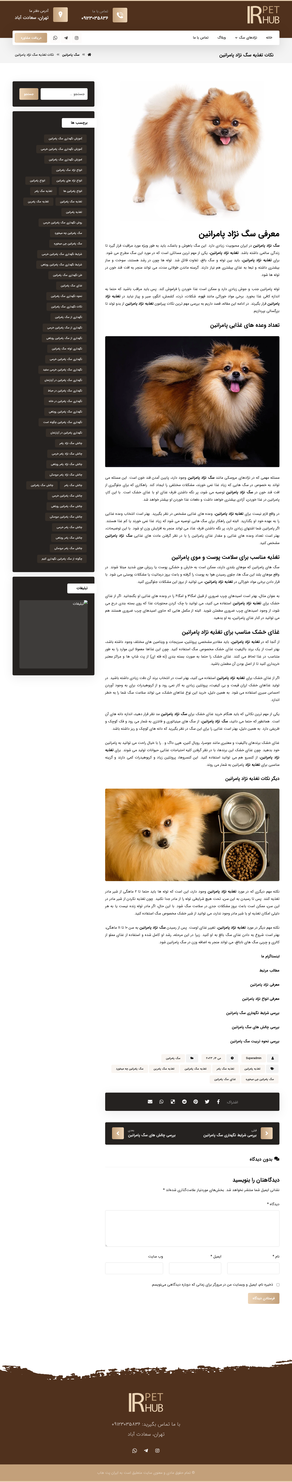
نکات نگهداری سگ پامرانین (66, 306)
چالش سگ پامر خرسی (69, 527)
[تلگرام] (66, 38)
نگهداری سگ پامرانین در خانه (65, 401)
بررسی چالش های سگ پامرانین (255, 1027)
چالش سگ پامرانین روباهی (66, 506)
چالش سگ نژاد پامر (71, 443)
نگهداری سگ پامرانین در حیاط (65, 390)
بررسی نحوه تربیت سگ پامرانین (254, 1041)
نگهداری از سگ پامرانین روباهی (64, 338)
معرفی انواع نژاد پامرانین (260, 999)
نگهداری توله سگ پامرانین (67, 348)
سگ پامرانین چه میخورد (129, 1069)
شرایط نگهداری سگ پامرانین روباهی (61, 264)
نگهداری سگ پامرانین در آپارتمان (63, 380)
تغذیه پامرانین (252, 1069)
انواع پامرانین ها (72, 191)
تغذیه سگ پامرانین (196, 1069)
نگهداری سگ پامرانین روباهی (65, 411)
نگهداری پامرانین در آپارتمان (66, 433)
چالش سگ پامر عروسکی (68, 548)
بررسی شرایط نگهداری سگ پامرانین (252, 1013)
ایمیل (216, 1256)
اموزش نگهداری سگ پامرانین (65, 159)
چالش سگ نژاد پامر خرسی (67, 454)
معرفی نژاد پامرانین (264, 985)
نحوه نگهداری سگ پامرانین (66, 296)
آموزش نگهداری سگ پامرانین (65, 138)
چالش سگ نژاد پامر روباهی (66, 464)
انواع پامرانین (37, 180)
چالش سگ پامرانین (42, 485)
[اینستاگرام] (77, 38)
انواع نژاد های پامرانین (69, 180)
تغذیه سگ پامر (225, 1069)
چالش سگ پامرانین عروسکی (66, 517)
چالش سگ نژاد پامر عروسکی (66, 475)
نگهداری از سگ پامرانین (68, 317)
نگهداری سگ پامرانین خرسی (66, 359)
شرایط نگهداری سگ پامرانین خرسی (62, 254)
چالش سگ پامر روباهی (69, 538)
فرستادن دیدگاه (264, 1298)
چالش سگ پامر (73, 485)
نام (276, 1256)
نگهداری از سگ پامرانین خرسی (64, 327)
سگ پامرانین (173, 1058)
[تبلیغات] (53, 634)
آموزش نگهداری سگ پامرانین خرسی (61, 149)
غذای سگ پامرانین (225, 1079)
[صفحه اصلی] (89, 54)
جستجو (29, 94)
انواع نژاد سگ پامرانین (69, 170)
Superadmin (253, 1058)
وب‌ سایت (155, 1256)
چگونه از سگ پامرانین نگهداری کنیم (62, 559)
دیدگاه (273, 1204)
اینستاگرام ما (269, 956)
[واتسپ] (55, 38)
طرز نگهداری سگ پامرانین (67, 275)
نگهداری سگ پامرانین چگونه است (62, 422)
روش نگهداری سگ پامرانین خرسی (62, 222)
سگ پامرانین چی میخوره (260, 1079)
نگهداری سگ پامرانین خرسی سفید (62, 369)
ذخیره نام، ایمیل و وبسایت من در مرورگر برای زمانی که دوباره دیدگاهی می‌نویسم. (212, 1284)
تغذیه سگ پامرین (164, 1069)
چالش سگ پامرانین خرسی (67, 496)
